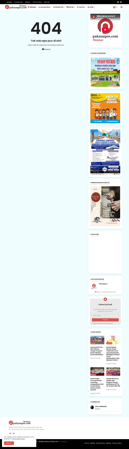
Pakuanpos (103, 284)
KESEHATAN (59, 7)
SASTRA (81, 7)
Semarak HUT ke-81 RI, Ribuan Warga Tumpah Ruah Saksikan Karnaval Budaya (96, 351)
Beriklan (28, 2)
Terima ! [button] (9, 443)
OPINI (91, 7)
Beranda (47, 49)
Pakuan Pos (44, 446)
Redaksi (9, 2)
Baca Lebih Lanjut (19, 439)
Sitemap (47, 2)
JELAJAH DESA (45, 7)
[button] (122, 7)
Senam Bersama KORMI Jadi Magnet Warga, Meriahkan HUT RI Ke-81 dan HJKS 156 (113, 382)
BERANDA (33, 7)
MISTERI (71, 7)
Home (87, 443)
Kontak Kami (19, 2)
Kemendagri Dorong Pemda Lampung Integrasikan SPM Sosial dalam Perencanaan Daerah (96, 384)
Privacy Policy (37, 2)
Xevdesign (63, 442)
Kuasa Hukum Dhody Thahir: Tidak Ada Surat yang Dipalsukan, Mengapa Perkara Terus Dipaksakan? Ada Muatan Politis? (113, 353)
